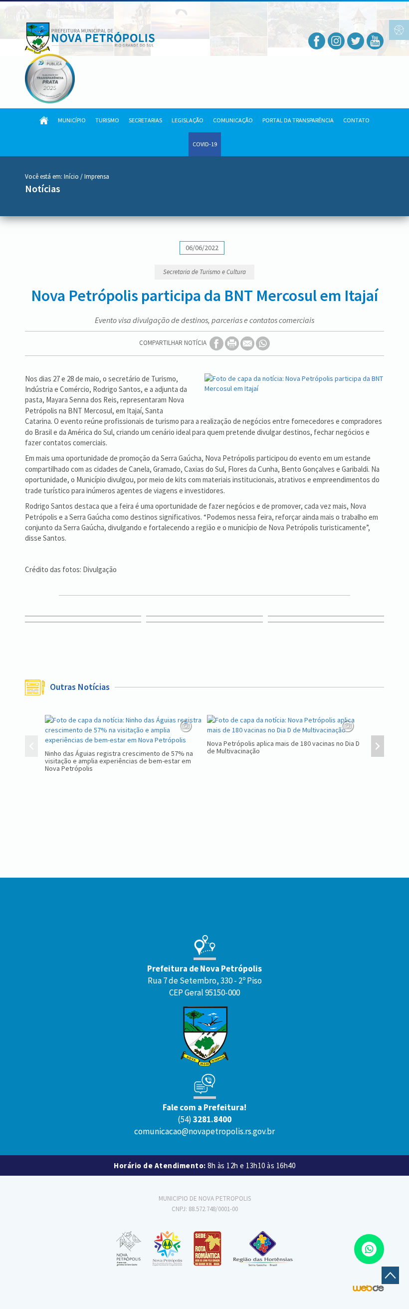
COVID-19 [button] (205, 144)
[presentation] (31, 747)
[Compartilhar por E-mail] (248, 342)
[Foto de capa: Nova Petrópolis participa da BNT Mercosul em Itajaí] (294, 383)
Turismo (107, 120)
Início (71, 176)
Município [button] (72, 120)
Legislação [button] (188, 120)
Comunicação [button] (233, 120)
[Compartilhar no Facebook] (217, 342)
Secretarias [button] (145, 120)
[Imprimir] (232, 342)
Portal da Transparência (298, 120)
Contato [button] (356, 120)
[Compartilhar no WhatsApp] (263, 342)
